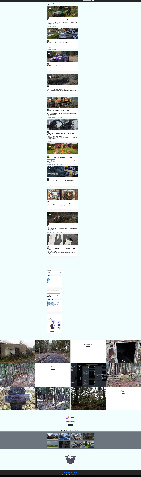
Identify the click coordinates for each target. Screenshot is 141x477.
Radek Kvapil (53, 301)
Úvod (51, 1)
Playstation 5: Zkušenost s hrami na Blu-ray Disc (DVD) (61, 203)
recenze (64, 89)
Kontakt (59, 1)
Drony (49, 279)
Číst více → (49, 24)
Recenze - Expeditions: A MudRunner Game (58, 19)
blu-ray (53, 204)
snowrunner (57, 21)
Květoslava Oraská (53, 302)
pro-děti (59, 295)
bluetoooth (54, 251)
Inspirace (49, 281)
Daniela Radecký (53, 304)
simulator (54, 21)
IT (48, 282)
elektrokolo (53, 295)
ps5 (51, 251)
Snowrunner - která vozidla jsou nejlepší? (58, 110)
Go (60, 272)
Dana (51, 303)
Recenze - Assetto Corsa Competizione (57, 42)
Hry (56, 26)
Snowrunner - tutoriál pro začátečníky (57, 225)
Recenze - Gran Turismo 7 (54, 65)
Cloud (49, 1)
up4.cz (70, 474)
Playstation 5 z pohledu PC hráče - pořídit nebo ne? (60, 180)
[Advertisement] (70, 264)
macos (48, 295)
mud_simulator (61, 21)
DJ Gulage (52, 306)
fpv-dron (56, 295)
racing (56, 66)
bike (50, 295)
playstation (49, 21)
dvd (55, 204)
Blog (48, 277)
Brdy (48, 278)
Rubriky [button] (53, 1)
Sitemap (78, 474)
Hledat (93, 1)
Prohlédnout (88, 346)
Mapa (57, 1)
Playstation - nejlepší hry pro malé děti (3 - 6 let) (59, 157)
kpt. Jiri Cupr (52, 305)
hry (51, 21)
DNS (67, 474)
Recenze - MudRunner (53, 88)
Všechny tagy (49, 296)
